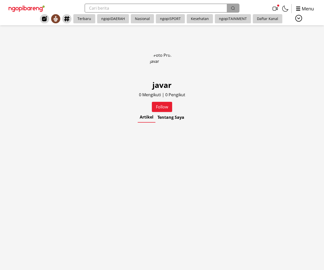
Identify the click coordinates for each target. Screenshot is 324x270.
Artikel (146, 117)
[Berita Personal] (55, 18)
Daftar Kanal (267, 18)
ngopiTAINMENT (233, 18)
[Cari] (233, 8)
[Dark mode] (285, 9)
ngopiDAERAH (113, 18)
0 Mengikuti (150, 95)
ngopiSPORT (170, 18)
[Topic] (66, 18)
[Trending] (44, 18)
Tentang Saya (170, 117)
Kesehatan (200, 18)
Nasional (142, 18)
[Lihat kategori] (299, 18)
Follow (162, 107)
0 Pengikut (175, 95)
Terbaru (84, 18)
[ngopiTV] (275, 9)
